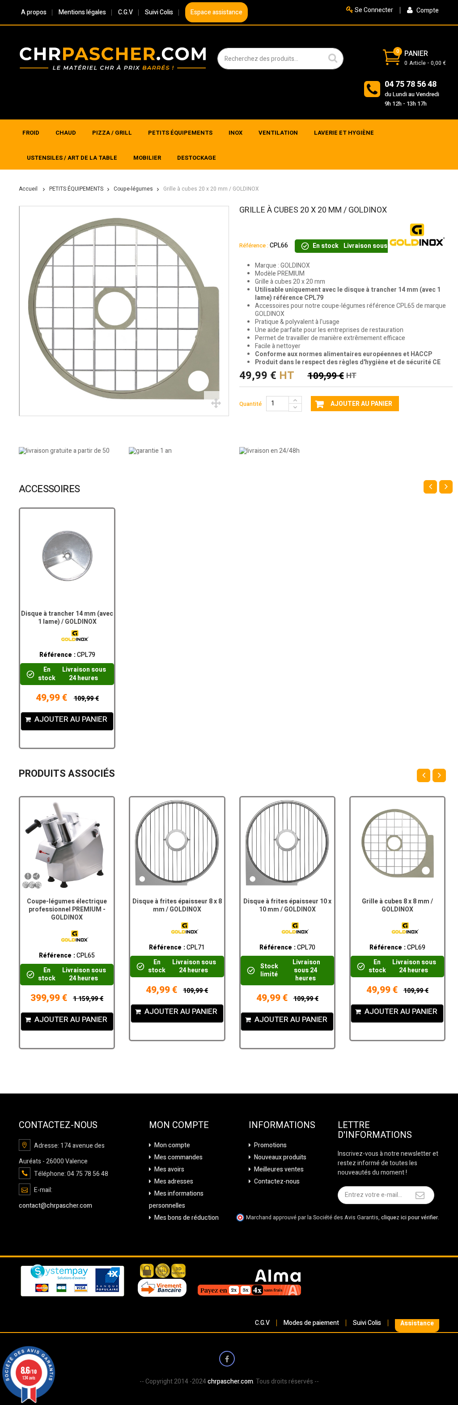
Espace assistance (216, 12)
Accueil (28, 189)
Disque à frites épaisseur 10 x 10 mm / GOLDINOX (287, 905)
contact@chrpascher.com (55, 1205)
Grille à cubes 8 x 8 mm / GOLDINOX (397, 905)
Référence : (253, 246)
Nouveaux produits (279, 1157)
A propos (34, 12)
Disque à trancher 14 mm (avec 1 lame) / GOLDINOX (67, 617)
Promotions (270, 1145)
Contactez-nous (276, 1181)
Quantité (250, 404)
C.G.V (125, 12)
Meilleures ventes (278, 1169)
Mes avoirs (168, 1169)
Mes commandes (178, 1157)
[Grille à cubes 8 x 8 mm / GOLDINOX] (397, 844)
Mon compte (171, 1145)
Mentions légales (82, 12)
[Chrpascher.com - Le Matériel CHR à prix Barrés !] (113, 58)
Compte (427, 10)
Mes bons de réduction (186, 1217)
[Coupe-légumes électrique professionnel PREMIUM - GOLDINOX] (67, 844)
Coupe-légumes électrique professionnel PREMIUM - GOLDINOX (67, 909)
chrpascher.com (230, 1381)
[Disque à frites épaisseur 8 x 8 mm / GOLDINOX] (177, 844)
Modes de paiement (311, 1323)
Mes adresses (173, 1181)
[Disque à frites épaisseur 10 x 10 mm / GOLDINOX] (287, 844)
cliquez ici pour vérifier (409, 1217)
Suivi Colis (159, 12)
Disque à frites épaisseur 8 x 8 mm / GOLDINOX (177, 905)
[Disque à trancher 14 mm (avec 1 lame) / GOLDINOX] (67, 556)
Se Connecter (373, 10)
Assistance (417, 1323)
